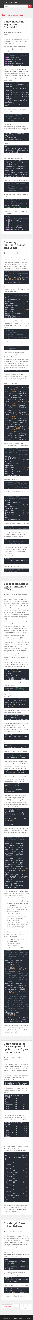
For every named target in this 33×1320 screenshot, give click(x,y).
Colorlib (15, 1318)
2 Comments (21, 253)
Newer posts (7, 1306)
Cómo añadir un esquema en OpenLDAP (14, 24)
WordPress (27, 1318)
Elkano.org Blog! (10, 2)
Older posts (26, 1308)
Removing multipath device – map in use (15, 244)
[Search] (30, 6)
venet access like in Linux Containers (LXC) (16, 586)
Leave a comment (22, 594)
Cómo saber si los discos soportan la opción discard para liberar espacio (16, 1048)
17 (29, 1305)
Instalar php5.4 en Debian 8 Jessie (15, 1225)
